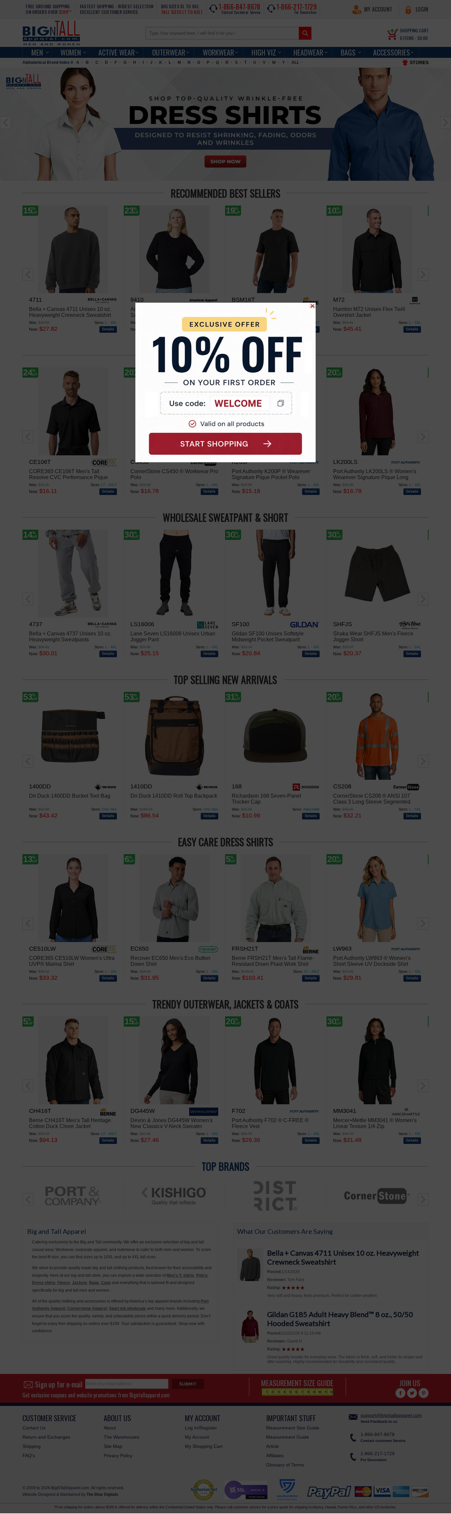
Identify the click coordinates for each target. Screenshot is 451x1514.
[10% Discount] (225, 382)
